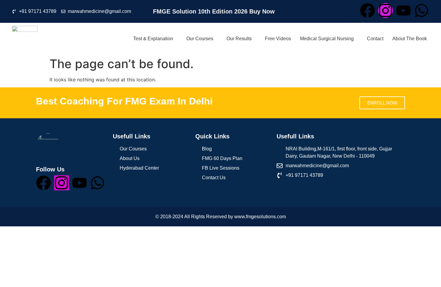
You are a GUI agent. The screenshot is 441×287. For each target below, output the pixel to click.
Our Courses (199, 38)
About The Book (409, 38)
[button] (152, 38)
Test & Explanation (153, 38)
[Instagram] (385, 10)
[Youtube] (403, 10)
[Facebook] (367, 10)
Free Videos (278, 38)
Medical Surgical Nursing (327, 38)
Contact (375, 38)
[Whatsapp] (421, 10)
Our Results (239, 38)
